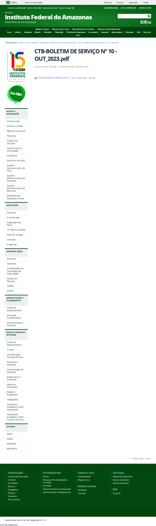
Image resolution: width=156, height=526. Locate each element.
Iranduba (28, 32)
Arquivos (53, 43)
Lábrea (18, 32)
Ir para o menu (33, 8)
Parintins (48, 32)
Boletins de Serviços (67, 43)
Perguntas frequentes (122, 476)
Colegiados (13, 489)
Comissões (13, 483)
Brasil (14, 2)
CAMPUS (35, 43)
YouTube (149, 22)
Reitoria (11, 486)
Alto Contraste (128, 8)
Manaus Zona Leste (60, 29)
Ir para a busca (49, 8)
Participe (108, 2)
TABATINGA (44, 43)
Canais (146, 2)
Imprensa (12, 496)
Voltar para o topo (142, 458)
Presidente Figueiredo (75, 32)
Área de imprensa (121, 483)
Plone (44, 520)
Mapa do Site (145, 8)
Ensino (46, 476)
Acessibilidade (111, 8)
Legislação (133, 2)
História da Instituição (18, 476)
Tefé (138, 32)
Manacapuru (117, 32)
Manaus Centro (42, 29)
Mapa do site (84, 480)
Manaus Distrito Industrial (109, 29)
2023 (80, 43)
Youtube (82, 493)
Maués (38, 32)
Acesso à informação (34, 2)
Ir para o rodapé (66, 8)
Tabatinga (59, 32)
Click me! (9, 525)
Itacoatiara (93, 32)
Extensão (47, 485)
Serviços (120, 2)
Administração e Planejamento (57, 492)
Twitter (142, 22)
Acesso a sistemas (121, 480)
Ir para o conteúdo (16, 8)
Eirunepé (129, 32)
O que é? (117, 493)
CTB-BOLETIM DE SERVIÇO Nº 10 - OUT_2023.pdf (62, 77)
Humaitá (104, 32)
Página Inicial (24, 43)
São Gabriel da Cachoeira (83, 29)
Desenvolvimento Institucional (57, 489)
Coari (9, 32)
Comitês (12, 480)
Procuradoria (14, 499)
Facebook (145, 22)
